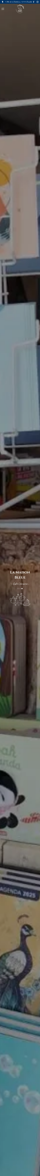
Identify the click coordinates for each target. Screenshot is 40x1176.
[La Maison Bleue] (20, 9)
